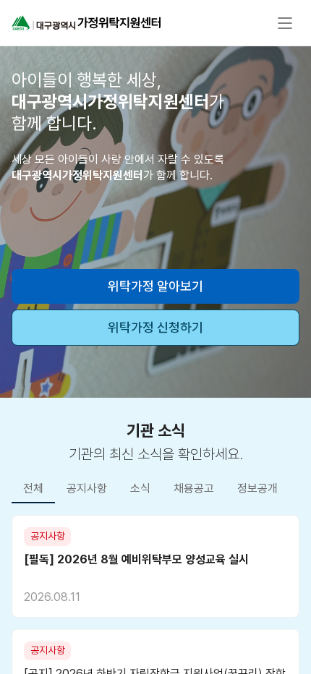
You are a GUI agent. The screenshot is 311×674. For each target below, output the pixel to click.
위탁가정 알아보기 (155, 286)
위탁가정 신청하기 (155, 327)
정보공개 (257, 488)
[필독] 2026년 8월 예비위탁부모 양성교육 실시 (136, 559)
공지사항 (87, 488)
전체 (33, 488)
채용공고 (194, 488)
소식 (140, 488)
